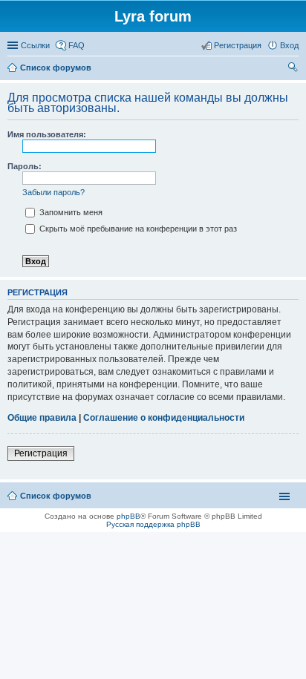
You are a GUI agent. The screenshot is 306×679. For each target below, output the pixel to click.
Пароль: (24, 166)
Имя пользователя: (46, 134)
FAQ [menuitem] (76, 45)
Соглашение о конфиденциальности (163, 418)
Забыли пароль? (53, 192)
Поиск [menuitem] (294, 69)
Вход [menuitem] (289, 45)
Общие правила (41, 418)
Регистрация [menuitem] (237, 45)
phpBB (128, 516)
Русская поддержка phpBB (153, 524)
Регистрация (41, 453)
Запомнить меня (69, 212)
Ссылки (35, 45)
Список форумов (55, 495)
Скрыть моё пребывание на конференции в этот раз (137, 228)
